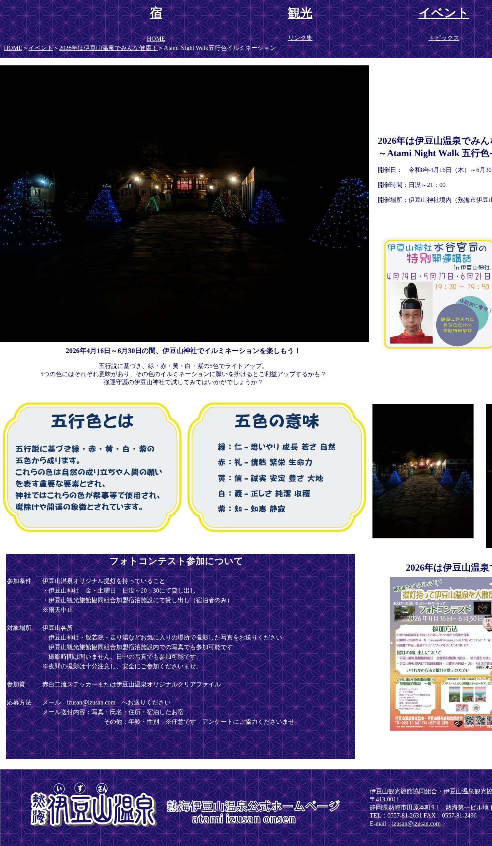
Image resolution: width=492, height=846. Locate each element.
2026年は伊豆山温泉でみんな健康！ (108, 48)
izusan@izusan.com (91, 702)
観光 (300, 13)
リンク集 (300, 38)
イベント (40, 48)
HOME (13, 48)
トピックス (444, 38)
